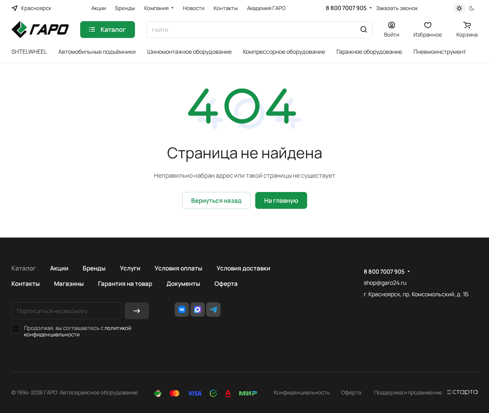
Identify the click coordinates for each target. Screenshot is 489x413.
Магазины (69, 283)
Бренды (94, 268)
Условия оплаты (178, 268)
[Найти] (364, 29)
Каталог (23, 268)
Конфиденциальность (302, 392)
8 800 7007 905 (346, 8)
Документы (183, 283)
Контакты (25, 283)
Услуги (130, 268)
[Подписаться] (137, 310)
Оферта (226, 283)
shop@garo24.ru (385, 283)
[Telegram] (213, 309)
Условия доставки (243, 268)
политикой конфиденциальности (77, 331)
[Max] (197, 309)
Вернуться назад (216, 200)
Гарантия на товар (125, 283)
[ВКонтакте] (182, 309)
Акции (59, 268)
